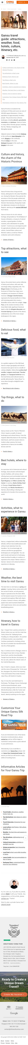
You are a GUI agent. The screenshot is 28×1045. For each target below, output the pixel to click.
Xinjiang (23, 134)
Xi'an (7, 141)
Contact (7, 1041)
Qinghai (3, 145)
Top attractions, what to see (10, 73)
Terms (12, 1041)
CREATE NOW (5, 904)
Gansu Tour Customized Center (13, 753)
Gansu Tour (14, 751)
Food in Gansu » (8, 451)
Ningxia (7, 138)
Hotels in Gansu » (8, 499)
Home (4, 9)
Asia (16, 1043)
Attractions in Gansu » (9, 321)
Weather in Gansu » (9, 612)
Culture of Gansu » (8, 239)
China (12, 1043)
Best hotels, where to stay (10, 83)
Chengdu (9, 143)
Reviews (8, 1043)
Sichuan (3, 143)
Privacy (3, 1043)
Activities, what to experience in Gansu (14, 87)
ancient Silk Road (21, 207)
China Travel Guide (11, 9)
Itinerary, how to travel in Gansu (12, 93)
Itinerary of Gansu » (9, 699)
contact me (5, 898)
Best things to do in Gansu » (11, 388)
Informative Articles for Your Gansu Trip (14, 102)
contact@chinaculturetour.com (14, 1029)
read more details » (15, 963)
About (2, 1041)
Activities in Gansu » (9, 569)
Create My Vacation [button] (13, 994)
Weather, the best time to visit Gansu (13, 90)
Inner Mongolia (16, 136)
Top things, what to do (9, 80)
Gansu (19, 9)
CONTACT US (21, 2)
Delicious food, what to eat (10, 76)
